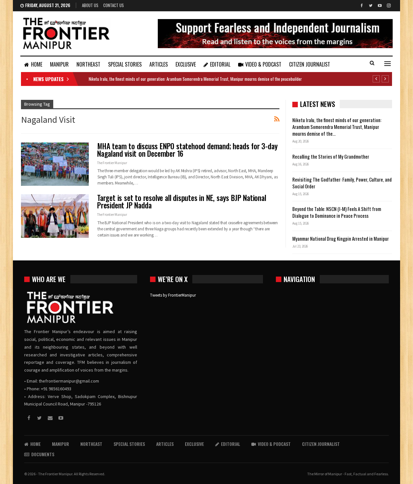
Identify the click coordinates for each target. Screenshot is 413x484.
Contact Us (113, 5)
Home (36, 64)
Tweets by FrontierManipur (173, 295)
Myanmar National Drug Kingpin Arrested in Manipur (340, 238)
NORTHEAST (88, 64)
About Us (90, 5)
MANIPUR (59, 64)
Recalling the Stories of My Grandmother (331, 156)
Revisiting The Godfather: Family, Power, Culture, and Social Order (342, 183)
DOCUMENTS (42, 454)
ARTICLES (158, 64)
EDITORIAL (220, 64)
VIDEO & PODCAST (263, 64)
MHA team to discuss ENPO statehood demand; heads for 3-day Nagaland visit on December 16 (187, 150)
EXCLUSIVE (186, 64)
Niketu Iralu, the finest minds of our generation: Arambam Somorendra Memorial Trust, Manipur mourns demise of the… (336, 126)
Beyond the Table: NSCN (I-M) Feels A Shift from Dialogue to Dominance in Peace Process (336, 212)
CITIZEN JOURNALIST (309, 64)
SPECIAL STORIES (125, 64)
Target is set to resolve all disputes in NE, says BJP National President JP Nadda (181, 201)
